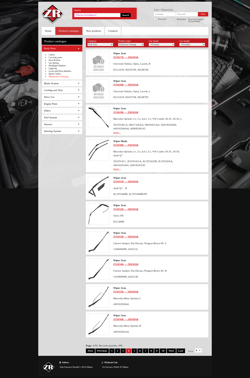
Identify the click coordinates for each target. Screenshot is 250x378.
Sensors (48, 124)
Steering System (52, 131)
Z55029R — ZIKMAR (125, 112)
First (90, 350)
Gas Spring (54, 63)
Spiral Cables (55, 73)
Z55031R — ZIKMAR (125, 181)
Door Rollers (54, 60)
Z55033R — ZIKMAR (125, 236)
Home (48, 30)
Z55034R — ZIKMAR (125, 264)
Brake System (51, 83)
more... (117, 132)
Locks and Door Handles (60, 71)
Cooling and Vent (53, 90)
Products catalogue (69, 30)
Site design (189, 367)
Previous (102, 350)
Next (171, 350)
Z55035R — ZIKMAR (125, 291)
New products (93, 30)
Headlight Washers (57, 65)
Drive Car (49, 97)
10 (163, 350)
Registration (181, 19)
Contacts (113, 30)
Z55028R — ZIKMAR (125, 84)
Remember (162, 19)
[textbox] (97, 15)
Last (180, 350)
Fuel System (50, 117)
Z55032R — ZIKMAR (125, 209)
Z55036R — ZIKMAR (125, 319)
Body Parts (50, 48)
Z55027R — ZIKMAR (125, 57)
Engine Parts (50, 103)
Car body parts (55, 57)
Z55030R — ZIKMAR (125, 145)
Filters (47, 110)
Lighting (53, 68)
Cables (52, 54)
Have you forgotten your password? (195, 20)
